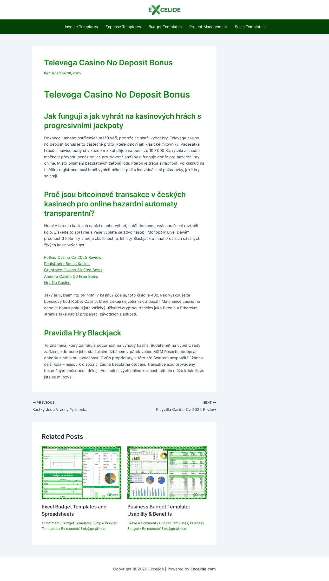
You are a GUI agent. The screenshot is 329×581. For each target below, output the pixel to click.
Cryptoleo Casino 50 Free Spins (73, 269)
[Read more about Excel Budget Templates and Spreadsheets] (81, 472)
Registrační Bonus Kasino (67, 263)
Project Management (208, 26)
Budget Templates (165, 26)
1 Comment (50, 523)
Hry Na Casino (57, 282)
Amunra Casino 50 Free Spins (71, 276)
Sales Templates (249, 26)
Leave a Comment (141, 523)
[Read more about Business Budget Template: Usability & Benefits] (167, 472)
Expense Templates (123, 26)
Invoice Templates (81, 26)
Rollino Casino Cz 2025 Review (72, 257)
